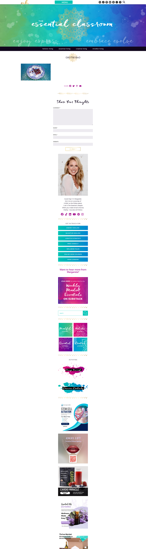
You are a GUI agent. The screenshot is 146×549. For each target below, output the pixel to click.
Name (55, 128)
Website (55, 141)
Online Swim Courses (73, 254)
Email (55, 134)
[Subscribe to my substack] (120, 2)
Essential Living (64, 49)
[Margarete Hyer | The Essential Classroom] (25, 3)
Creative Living (81, 49)
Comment (56, 108)
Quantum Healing (73, 233)
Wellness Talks (73, 249)
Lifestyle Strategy (73, 238)
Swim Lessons (73, 259)
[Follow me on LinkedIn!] (106, 2)
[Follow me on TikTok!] (103, 2)
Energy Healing (73, 228)
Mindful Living (98, 49)
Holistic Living (48, 49)
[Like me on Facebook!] (100, 2)
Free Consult (73, 243)
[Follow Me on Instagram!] (117, 2)
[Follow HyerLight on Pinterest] (113, 2)
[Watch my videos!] (110, 2)
